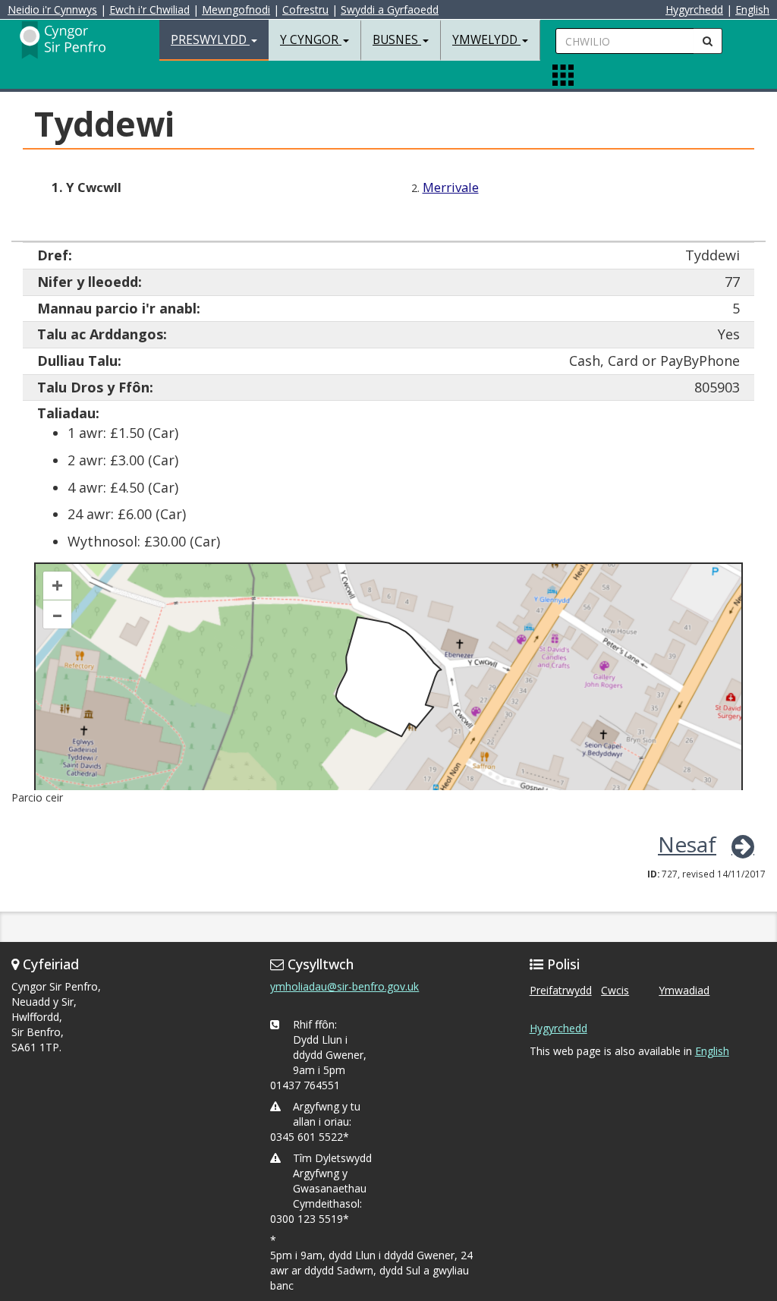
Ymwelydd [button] (486, 40)
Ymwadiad (684, 990)
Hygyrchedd (694, 9)
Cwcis (615, 990)
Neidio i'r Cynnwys (52, 9)
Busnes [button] (397, 40)
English (752, 9)
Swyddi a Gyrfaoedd (390, 9)
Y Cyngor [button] (310, 40)
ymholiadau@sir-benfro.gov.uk (344, 986)
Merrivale (451, 187)
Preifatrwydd (561, 990)
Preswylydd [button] (210, 40)
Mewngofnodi (236, 9)
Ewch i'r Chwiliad (149, 9)
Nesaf (687, 844)
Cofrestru (305, 9)
